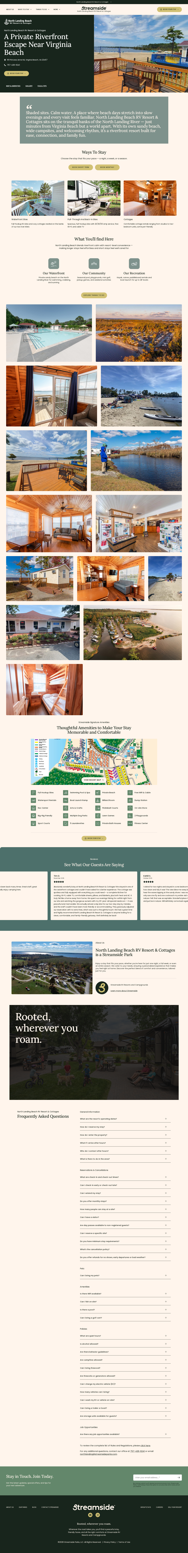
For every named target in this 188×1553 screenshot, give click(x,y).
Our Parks (23, 1507)
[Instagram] (98, 1515)
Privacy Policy (110, 1542)
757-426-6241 (137, 1451)
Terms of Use (124, 1542)
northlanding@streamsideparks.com (98, 1454)
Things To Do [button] (41, 9)
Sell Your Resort (175, 1507)
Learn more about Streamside (124, 990)
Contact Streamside (50, 1507)
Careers (159, 1507)
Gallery (28, 86)
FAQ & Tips (42, 86)
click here (145, 1445)
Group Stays (145, 1507)
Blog (34, 1507)
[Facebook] (90, 1515)
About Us (10, 9)
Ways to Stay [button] (23, 9)
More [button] (56, 9)
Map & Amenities (13, 86)
